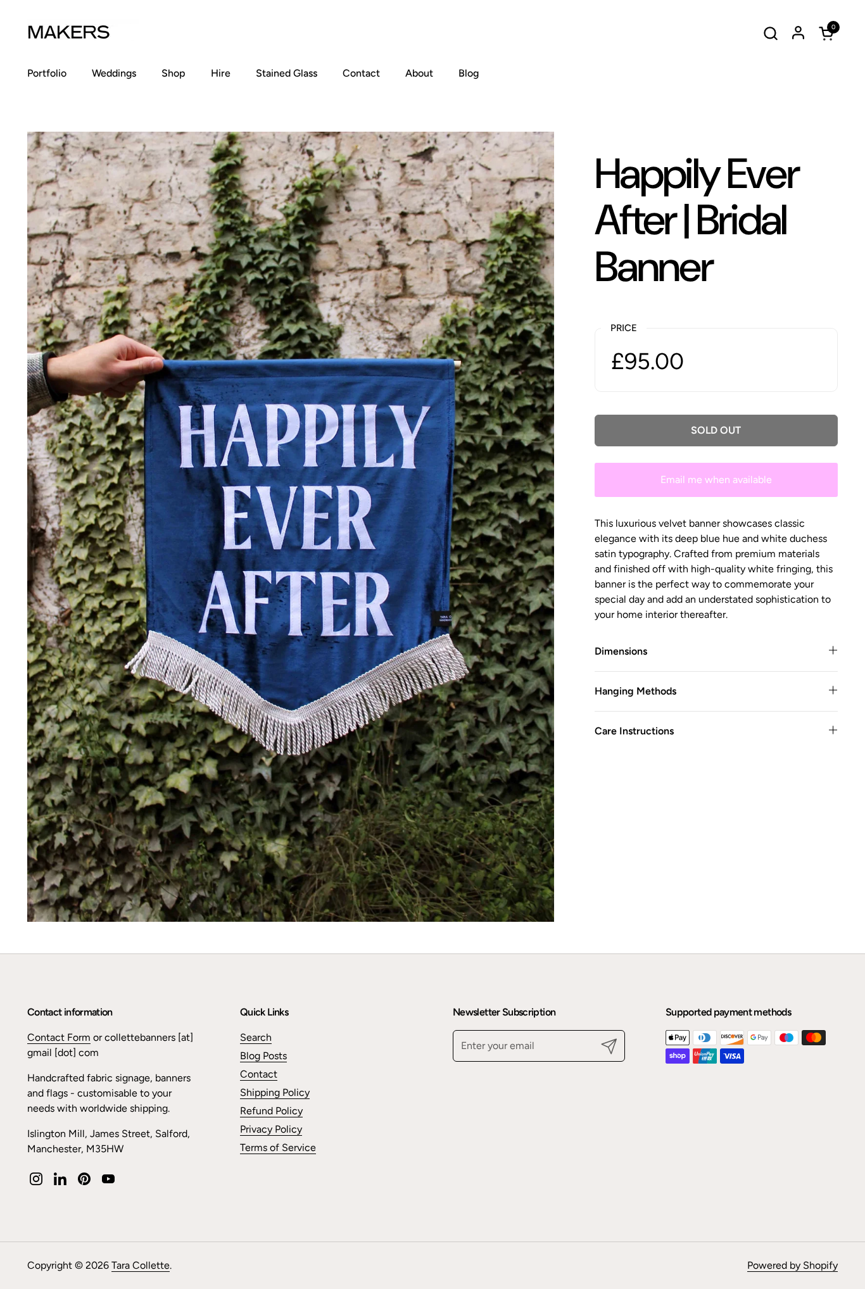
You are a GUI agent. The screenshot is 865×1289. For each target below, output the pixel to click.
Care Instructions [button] (634, 731)
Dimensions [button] (621, 651)
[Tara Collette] (106, 33)
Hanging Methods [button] (635, 691)
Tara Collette (140, 1265)
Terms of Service (278, 1147)
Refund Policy (271, 1111)
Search (256, 1037)
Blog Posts (263, 1056)
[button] (770, 33)
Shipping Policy (275, 1092)
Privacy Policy (271, 1129)
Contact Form (59, 1037)
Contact (258, 1074)
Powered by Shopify (792, 1265)
